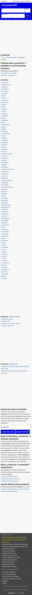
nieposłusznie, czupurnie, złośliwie (11, 323)
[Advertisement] (16, 37)
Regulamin (5, 581)
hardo (3, 122)
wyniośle (4, 245)
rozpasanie (5, 229)
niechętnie (4, 156)
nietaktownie (5, 182)
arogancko (4, 87)
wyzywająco (5, 247)
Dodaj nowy (21, 57)
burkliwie (4, 104)
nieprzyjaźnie (5, 173)
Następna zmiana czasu (8, 553)
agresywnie (5, 82)
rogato (3, 227)
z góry (3, 249)
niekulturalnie (5, 162)
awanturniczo (5, 89)
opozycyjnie (5, 198)
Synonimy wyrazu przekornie (9, 476)
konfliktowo (5, 131)
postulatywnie (5, 214)
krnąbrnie (4, 138)
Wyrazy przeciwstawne (8, 551)
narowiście (4, 144)
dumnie (4, 118)
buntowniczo (5, 100)
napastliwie (5, 142)
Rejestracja (28, 1)
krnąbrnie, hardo (6, 321)
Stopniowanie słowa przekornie (10, 481)
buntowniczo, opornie (7, 319)
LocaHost (21, 593)
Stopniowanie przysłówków (9, 560)
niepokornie (5, 167)
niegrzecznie (5, 158)
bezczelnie (4, 93)
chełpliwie (4, 109)
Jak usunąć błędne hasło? (9, 574)
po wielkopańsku (6, 205)
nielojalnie (4, 164)
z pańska (4, 251)
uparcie (4, 238)
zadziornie (4, 271)
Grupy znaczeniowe (12, 57)
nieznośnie (4, 189)
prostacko (4, 216)
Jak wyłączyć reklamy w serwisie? (11, 578)
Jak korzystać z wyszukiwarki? (10, 576)
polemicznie (5, 211)
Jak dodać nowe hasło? (8, 572)
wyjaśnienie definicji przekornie (9, 491)
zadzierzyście (5, 269)
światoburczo (5, 236)
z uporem (4, 256)
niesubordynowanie (7, 180)
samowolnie (5, 234)
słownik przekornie (12, 489)
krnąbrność (5, 140)
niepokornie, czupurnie (8, 169)
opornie (4, 196)
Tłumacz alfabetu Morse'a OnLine (11, 557)
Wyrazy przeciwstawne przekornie (11, 478)
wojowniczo (5, 240)
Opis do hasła (4, 14)
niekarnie (4, 160)
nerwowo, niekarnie (7, 153)
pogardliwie (5, 209)
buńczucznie (5, 102)
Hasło (3, 8)
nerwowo (4, 151)
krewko (4, 136)
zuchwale (4, 278)
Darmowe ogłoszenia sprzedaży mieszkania (14, 537)
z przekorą (4, 254)
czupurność (5, 115)
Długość (26, 8)
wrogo (3, 242)
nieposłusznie (5, 171)
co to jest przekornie (23, 489)
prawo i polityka (15, 316)
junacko (4, 127)
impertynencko (6, 124)
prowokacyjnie (5, 218)
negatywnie (5, 149)
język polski (13, 364)
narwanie (4, 147)
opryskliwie (5, 200)
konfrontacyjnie (6, 133)
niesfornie (4, 176)
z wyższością (5, 263)
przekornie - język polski (8, 75)
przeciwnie (4, 222)
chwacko (4, 111)
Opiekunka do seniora (8, 564)
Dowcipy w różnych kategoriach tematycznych (14, 546)
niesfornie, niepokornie (8, 325)
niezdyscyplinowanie (7, 187)
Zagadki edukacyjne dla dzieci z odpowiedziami (15, 544)
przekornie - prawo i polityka (9, 73)
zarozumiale (5, 274)
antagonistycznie (6, 84)
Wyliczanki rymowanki (8, 548)
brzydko (4, 98)
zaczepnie (4, 267)
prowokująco (5, 220)
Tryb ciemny (4, 1)
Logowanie (22, 1)
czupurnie (4, 113)
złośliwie (4, 276)
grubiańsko (5, 120)
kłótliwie (4, 129)
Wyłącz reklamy (16, 1)
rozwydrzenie (5, 231)
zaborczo (4, 265)
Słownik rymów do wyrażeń (9, 555)
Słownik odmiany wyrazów (9, 566)
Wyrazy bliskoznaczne (8, 562)
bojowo (3, 95)
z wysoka (4, 260)
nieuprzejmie (5, 185)
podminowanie (5, 207)
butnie (3, 107)
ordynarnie (4, 202)
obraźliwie (4, 193)
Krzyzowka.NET (9, 5)
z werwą (4, 258)
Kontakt (4, 583)
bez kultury (5, 91)
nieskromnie (5, 178)
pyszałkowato (5, 225)
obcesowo (4, 191)
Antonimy (3, 59)
